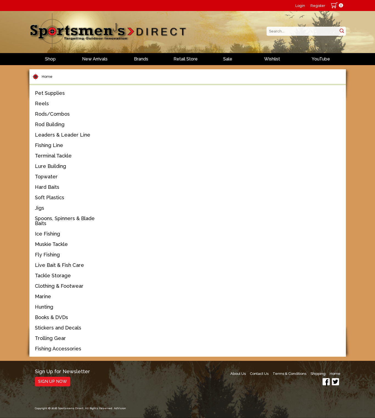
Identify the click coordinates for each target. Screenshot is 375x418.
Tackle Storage (53, 275)
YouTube (321, 59)
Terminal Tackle (53, 156)
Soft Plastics (49, 197)
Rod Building (50, 124)
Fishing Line (49, 145)
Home (47, 76)
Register (317, 5)
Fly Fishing (47, 255)
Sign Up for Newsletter (62, 371)
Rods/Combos (52, 114)
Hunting (44, 307)
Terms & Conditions (289, 374)
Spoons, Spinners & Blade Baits (65, 220)
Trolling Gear (50, 338)
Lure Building (50, 166)
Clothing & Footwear (59, 286)
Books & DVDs (51, 317)
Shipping (318, 374)
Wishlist (272, 59)
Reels (42, 103)
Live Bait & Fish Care (59, 265)
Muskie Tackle (51, 244)
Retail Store (185, 59)
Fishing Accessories (58, 348)
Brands (141, 59)
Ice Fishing (47, 234)
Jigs (39, 208)
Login (300, 5)
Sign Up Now (52, 381)
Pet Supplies (50, 93)
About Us (238, 374)
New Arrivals (95, 59)
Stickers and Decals (58, 328)
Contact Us (259, 374)
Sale (227, 59)
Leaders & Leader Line (62, 135)
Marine (43, 296)
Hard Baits (47, 187)
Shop (50, 59)
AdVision (120, 408)
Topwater (46, 176)
